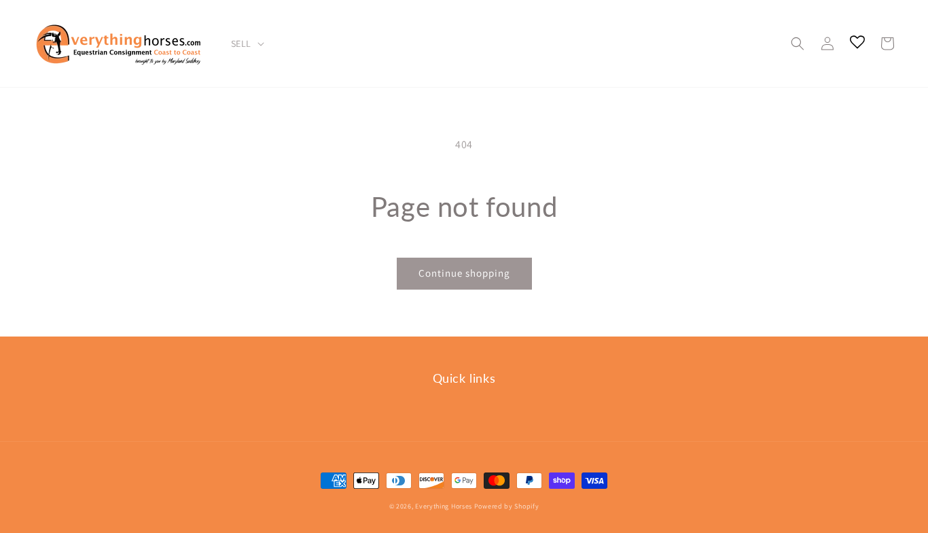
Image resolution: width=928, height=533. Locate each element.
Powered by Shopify (506, 506)
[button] (798, 43)
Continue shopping (464, 272)
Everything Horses (443, 506)
